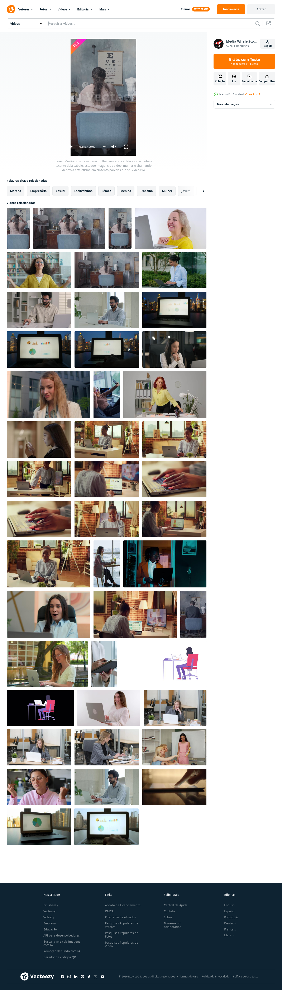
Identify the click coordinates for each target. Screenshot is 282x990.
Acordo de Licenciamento (122, 905)
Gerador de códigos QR (59, 957)
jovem (186, 191)
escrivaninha (83, 191)
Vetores (23, 9)
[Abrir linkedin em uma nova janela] (75, 976)
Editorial (83, 9)
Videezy (48, 917)
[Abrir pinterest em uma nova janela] (82, 976)
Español (229, 911)
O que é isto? (252, 94)
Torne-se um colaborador (172, 925)
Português (231, 917)
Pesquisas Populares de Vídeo (121, 944)
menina (125, 191)
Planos (185, 9)
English (229, 905)
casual (60, 191)
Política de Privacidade (215, 976)
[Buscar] (257, 23)
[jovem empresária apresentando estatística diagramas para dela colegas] (174, 747)
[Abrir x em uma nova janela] (95, 976)
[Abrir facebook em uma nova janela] (62, 976)
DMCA (109, 911)
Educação (50, 929)
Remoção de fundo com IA (61, 951)
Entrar (261, 9)
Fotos (43, 9)
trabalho (146, 191)
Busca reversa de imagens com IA (61, 943)
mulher (167, 191)
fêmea (106, 191)
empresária (38, 191)
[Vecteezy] (11, 9)
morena (15, 191)
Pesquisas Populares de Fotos (121, 934)
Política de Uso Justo (245, 976)
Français (230, 929)
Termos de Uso (189, 976)
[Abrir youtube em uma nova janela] (102, 976)
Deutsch (230, 923)
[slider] (104, 146)
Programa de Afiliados (120, 917)
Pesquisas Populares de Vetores (121, 925)
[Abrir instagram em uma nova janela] (69, 976)
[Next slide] (200, 191)
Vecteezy (49, 911)
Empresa (49, 923)
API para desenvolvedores (61, 935)
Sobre (168, 917)
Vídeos (62, 9)
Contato (169, 911)
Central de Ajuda (175, 905)
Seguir (268, 46)
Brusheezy (50, 905)
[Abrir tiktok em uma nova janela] (89, 976)
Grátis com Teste (244, 61)
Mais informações (228, 104)
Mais (102, 9)
